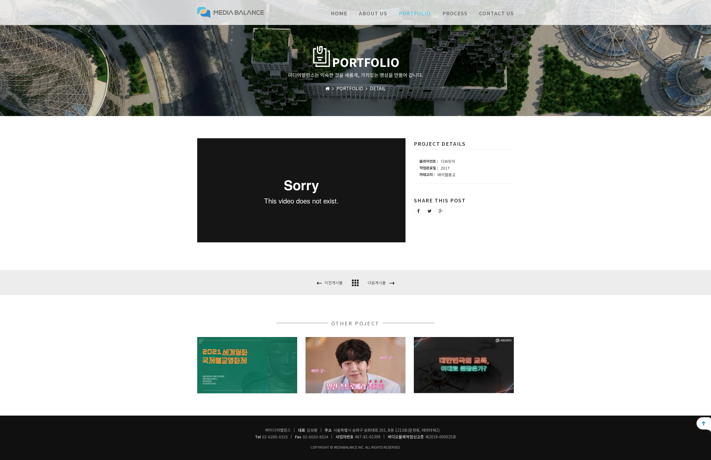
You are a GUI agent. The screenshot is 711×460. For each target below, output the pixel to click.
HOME (339, 13)
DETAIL (378, 88)
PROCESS (454, 13)
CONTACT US (496, 13)
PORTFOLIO (415, 13)
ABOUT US (373, 13)
